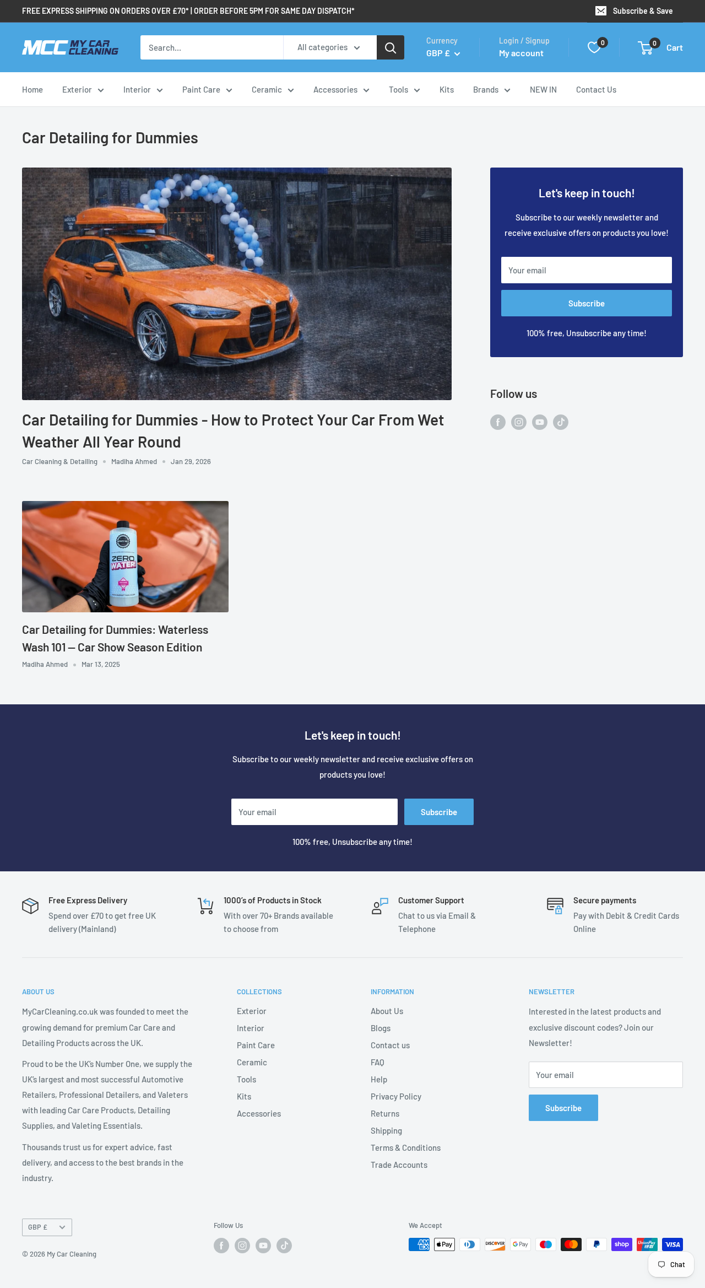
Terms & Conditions (406, 1147)
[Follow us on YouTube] (539, 421)
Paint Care (201, 89)
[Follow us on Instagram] (519, 421)
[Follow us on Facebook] (498, 421)
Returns (385, 1113)
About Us (387, 1011)
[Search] (390, 47)
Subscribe (586, 303)
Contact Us (596, 89)
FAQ (377, 1062)
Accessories (335, 89)
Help (379, 1079)
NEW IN (543, 89)
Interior (137, 89)
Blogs (381, 1028)
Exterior (77, 89)
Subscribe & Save (643, 10)
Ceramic (267, 89)
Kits (447, 89)
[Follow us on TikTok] (560, 421)
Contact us (390, 1045)
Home (32, 89)
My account (521, 52)
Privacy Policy (396, 1096)
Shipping (386, 1130)
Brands (485, 89)
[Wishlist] (594, 47)
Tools (398, 89)
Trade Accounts (399, 1165)
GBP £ (37, 1226)
